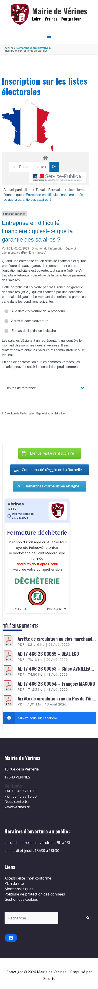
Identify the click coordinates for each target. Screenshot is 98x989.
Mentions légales (19, 888)
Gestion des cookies (21, 899)
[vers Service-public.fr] (57, 177)
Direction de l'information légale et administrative (35, 413)
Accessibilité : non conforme (28, 878)
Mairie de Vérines (59, 11)
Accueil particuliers (17, 190)
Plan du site (14, 883)
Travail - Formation (50, 190)
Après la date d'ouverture (29, 321)
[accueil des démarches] (45, 157)
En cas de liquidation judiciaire (33, 331)
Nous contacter (17, 801)
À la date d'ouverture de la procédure (38, 311)
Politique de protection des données (35, 894)
